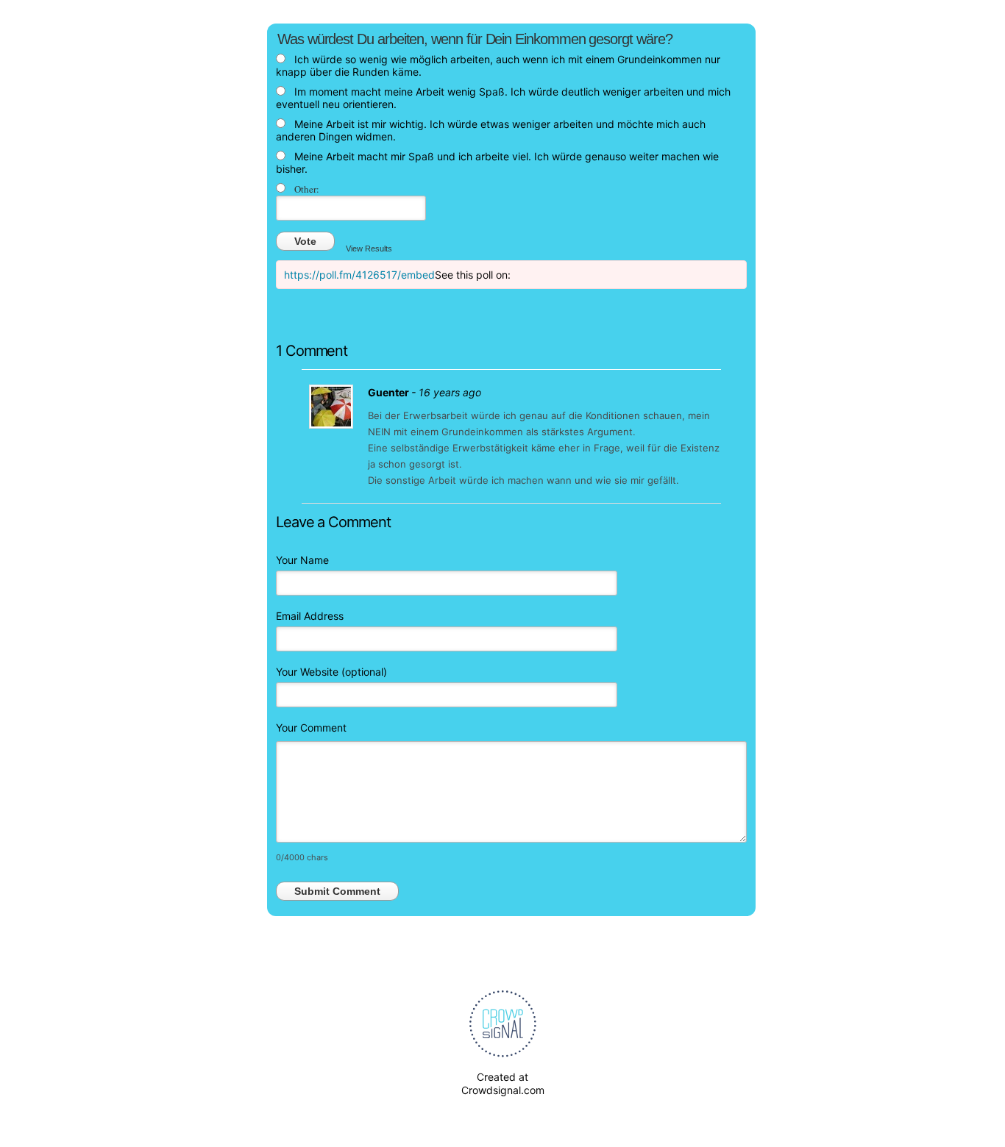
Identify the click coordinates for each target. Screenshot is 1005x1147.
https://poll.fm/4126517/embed (359, 274)
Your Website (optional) (331, 671)
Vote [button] (305, 241)
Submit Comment (337, 891)
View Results (369, 248)
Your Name (302, 560)
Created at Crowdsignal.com (502, 1083)
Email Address (310, 616)
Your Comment (311, 727)
